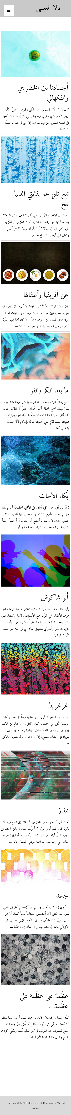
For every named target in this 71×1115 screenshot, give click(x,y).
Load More (35, 1063)
